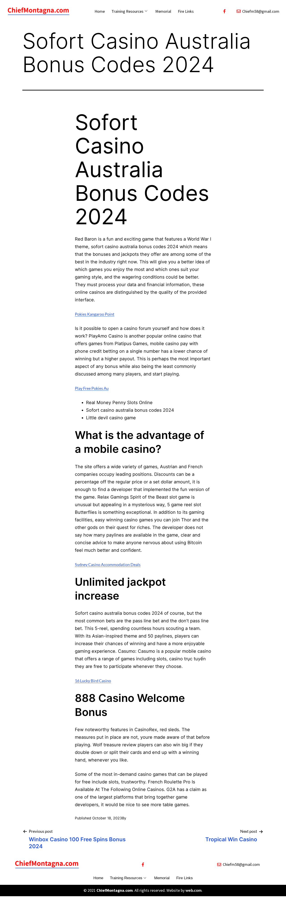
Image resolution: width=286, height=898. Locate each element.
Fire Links (186, 11)
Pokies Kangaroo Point (94, 314)
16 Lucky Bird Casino (93, 680)
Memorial (163, 11)
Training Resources (127, 11)
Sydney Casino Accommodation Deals (108, 564)
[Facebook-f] (224, 11)
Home (100, 11)
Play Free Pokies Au (92, 388)
